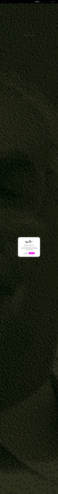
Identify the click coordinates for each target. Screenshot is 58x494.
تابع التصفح (26, 253)
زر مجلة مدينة (32, 253)
